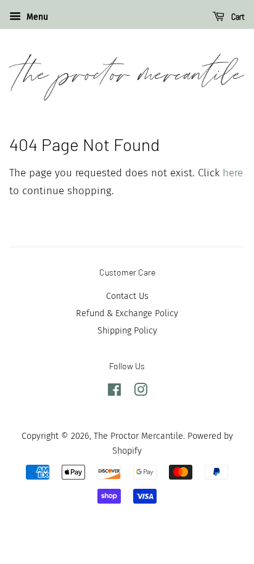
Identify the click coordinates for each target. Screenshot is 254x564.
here (233, 172)
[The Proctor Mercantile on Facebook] (114, 392)
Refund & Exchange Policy (127, 313)
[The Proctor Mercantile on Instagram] (140, 392)
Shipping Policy (127, 330)
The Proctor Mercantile (138, 435)
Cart (237, 16)
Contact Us (127, 295)
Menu (36, 17)
